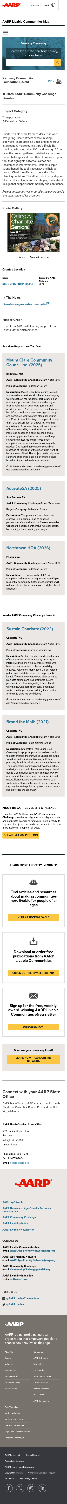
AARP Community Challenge (19, 1217)
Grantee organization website (24, 304)
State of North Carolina (17, 284)
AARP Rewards (11, 1376)
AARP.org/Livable (12, 1202)
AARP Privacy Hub (12, 1455)
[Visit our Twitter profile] (20, 1488)
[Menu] (5, 32)
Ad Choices (9, 1479)
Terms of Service (33, 1455)
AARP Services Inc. (42, 1401)
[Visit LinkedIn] (43, 1488)
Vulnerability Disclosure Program (41, 1473)
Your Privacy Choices (28, 1479)
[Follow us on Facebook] (9, 1488)
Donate (8, 1358)
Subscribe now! (33, 1026)
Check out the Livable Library (33, 973)
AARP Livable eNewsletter (18, 1229)
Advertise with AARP (42, 1376)
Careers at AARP (41, 1382)
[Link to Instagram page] (31, 1488)
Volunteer (9, 1364)
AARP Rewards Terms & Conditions (19, 1467)
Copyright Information (14, 1473)
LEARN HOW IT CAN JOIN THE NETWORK (33, 1059)
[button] (33, 232)
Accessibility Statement (14, 1461)
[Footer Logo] (14, 1324)
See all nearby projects (21, 835)
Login (47, 4)
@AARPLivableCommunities (22, 1298)
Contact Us (38, 1352)
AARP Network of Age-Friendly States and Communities (27, 1210)
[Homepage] (11, 5)
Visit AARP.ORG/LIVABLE (33, 917)
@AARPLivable (15, 1304)
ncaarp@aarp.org (19, 1162)
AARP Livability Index (15, 1223)
